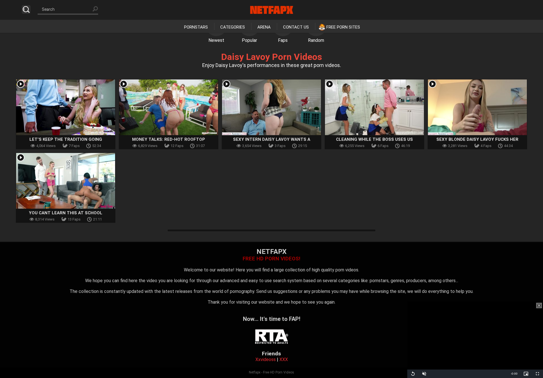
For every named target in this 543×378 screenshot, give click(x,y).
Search (26, 9)
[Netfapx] (271, 10)
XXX (283, 359)
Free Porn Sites (343, 27)
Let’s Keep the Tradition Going (65, 139)
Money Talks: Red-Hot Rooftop (168, 139)
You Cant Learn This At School (65, 212)
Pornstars (196, 27)
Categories (232, 27)
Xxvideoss (265, 359)
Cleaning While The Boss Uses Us (374, 139)
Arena (264, 27)
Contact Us (296, 27)
